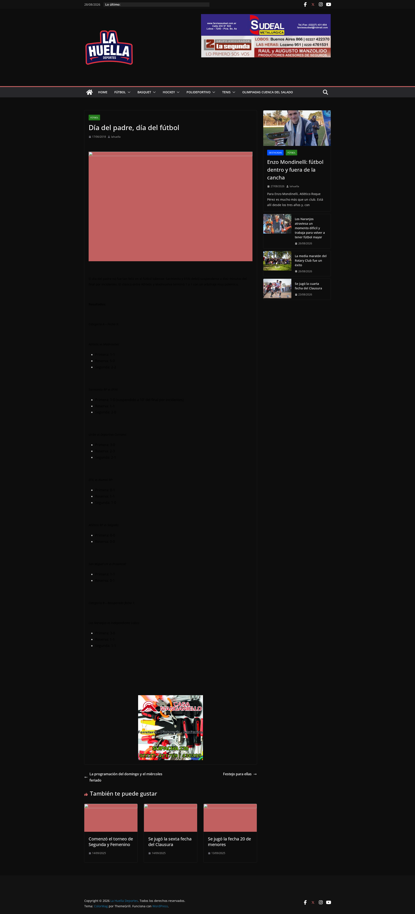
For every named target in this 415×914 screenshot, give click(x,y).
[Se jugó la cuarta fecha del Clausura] (277, 289)
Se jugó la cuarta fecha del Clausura (308, 286)
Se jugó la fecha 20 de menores (229, 841)
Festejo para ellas (237, 774)
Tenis (226, 92)
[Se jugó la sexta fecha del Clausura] (170, 806)
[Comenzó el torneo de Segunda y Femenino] (110, 806)
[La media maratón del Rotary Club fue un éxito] (277, 263)
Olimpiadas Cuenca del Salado (267, 92)
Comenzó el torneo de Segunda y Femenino (111, 841)
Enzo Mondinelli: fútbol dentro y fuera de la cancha (295, 169)
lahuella (116, 137)
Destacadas (275, 152)
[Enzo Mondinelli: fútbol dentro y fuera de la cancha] (297, 128)
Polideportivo (199, 92)
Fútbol (120, 92)
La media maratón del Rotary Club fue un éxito (311, 260)
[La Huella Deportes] (89, 92)
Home (102, 92)
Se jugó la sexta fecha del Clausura (170, 841)
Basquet (144, 92)
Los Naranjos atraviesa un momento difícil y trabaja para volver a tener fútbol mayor (310, 228)
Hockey (169, 92)
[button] (128, 92)
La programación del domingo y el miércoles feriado (125, 777)
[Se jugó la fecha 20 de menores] (230, 806)
